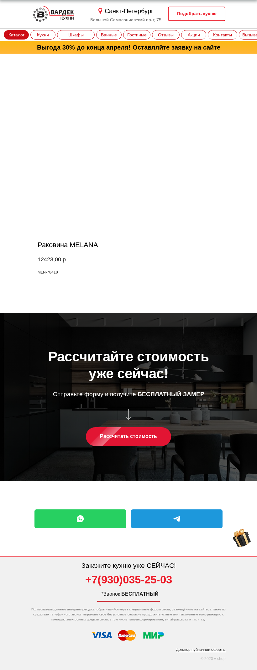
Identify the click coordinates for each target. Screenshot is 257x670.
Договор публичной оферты (201, 649)
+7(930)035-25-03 (128, 579)
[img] (242, 538)
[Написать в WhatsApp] (80, 518)
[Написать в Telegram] (177, 518)
